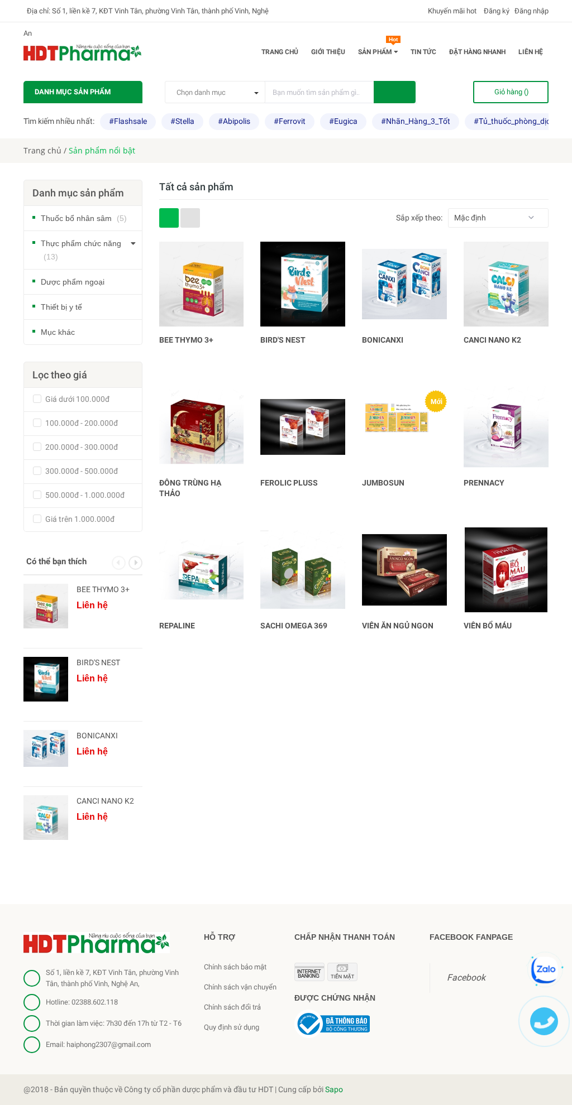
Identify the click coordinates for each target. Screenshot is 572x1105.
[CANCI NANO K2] (506, 284)
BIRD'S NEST (283, 339)
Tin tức (423, 52)
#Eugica (343, 121)
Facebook (466, 977)
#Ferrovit (290, 121)
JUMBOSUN (383, 482)
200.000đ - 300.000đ (81, 447)
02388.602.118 (95, 1002)
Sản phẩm (378, 50)
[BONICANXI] (404, 284)
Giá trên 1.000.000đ (79, 519)
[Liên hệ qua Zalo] (545, 970)
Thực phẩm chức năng (81, 250)
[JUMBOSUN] (404, 427)
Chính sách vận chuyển (240, 987)
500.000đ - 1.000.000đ (84, 495)
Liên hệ (530, 52)
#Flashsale (128, 121)
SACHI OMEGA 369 (293, 625)
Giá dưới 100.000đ (76, 399)
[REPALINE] (201, 569)
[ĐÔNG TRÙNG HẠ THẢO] (201, 427)
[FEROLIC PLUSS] (302, 427)
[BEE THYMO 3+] (201, 284)
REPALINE (177, 625)
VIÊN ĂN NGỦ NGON (397, 625)
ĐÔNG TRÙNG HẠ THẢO (190, 488)
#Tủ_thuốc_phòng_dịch (514, 121)
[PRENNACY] (506, 427)
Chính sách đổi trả (232, 1007)
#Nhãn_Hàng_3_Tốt (415, 121)
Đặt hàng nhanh (477, 52)
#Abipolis (234, 121)
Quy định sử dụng (231, 1027)
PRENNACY (484, 482)
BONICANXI (382, 339)
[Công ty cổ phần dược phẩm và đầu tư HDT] (96, 942)
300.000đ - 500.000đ (81, 471)
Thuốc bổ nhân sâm (84, 218)
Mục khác (58, 332)
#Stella (182, 121)
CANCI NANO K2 (492, 339)
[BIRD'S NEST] (302, 284)
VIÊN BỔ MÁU (488, 625)
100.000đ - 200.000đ (81, 423)
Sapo (334, 1089)
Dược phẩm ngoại (72, 281)
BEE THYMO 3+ (186, 339)
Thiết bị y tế (61, 306)
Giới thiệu (328, 52)
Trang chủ (279, 52)
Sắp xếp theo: (419, 217)
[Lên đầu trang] (550, 1069)
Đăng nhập (531, 11)
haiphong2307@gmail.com (108, 1044)
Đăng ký (495, 11)
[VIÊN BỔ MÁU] (506, 569)
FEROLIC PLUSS (289, 482)
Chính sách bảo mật (235, 967)
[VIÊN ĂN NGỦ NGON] (404, 569)
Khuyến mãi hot (451, 11)
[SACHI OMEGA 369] (302, 569)
